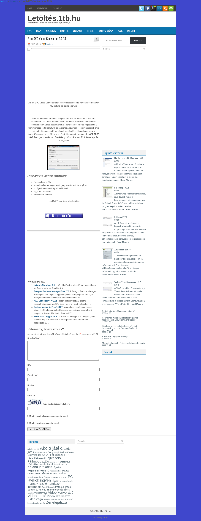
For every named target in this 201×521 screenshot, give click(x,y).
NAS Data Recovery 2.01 (45, 301)
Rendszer (64, 30)
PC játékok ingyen (50, 478)
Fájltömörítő (52, 462)
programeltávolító (66, 481)
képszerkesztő (38, 470)
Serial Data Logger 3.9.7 (45, 316)
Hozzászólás (33, 338)
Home (29, 8)
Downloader (34, 454)
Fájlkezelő (53, 458)
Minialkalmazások (35, 477)
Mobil (120, 30)
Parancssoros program (55, 477)
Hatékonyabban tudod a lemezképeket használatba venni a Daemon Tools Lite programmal (120, 328)
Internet (91, 30)
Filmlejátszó (56, 454)
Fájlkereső (39, 458)
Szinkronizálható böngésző (49, 489)
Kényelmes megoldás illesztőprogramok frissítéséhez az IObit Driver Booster (120, 319)
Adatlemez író (33, 449)
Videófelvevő (40, 493)
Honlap (30, 385)
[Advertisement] (63, 74)
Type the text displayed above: (56, 404)
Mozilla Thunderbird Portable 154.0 (128, 158)
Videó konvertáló (60, 492)
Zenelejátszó (56, 502)
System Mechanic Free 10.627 (48, 307)
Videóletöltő (36, 496)
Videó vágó (35, 499)
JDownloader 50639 (122, 249)
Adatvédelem (42, 8)
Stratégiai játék (62, 486)
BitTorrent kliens (41, 452)
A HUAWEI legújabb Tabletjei (115, 336)
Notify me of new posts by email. (44, 423)
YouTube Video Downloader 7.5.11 (127, 282)
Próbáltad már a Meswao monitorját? (118, 311)
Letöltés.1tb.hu (54, 18)
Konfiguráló (55, 467)
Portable (131, 30)
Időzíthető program (35, 464)
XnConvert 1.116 (120, 217)
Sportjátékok (47, 487)
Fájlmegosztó (37, 461)
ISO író (64, 464)
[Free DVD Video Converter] (64, 219)
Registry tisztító (37, 483)
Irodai (38, 30)
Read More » (126, 180)
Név (29, 365)
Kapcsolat (57, 8)
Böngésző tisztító (57, 452)
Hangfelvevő (64, 461)
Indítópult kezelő (52, 464)
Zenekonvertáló (39, 503)
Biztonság (77, 30)
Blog (29, 30)
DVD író (45, 455)
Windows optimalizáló (51, 499)
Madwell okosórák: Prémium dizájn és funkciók (123, 343)
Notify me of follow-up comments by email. (49, 416)
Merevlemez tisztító (54, 473)
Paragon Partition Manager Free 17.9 (51, 291)
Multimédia (51, 30)
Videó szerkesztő (58, 496)
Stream (31, 489)
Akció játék (51, 448)
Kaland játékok (38, 467)
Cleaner (70, 452)
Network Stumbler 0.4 (44, 285)
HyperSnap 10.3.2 (121, 187)
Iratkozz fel (138, 41)
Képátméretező (56, 471)
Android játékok (106, 30)
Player (56, 480)
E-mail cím (32, 375)
